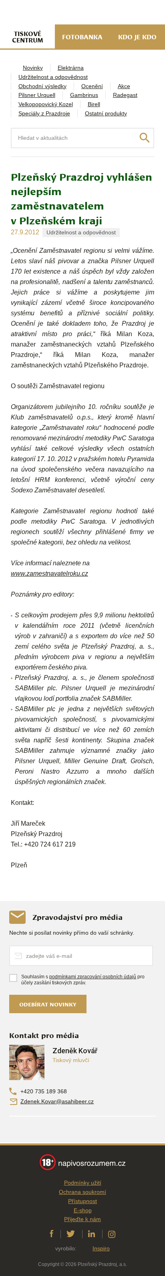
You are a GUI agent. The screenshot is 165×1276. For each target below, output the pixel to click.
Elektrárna (71, 68)
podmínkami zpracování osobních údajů (92, 977)
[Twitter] (70, 1234)
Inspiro (101, 1248)
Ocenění (92, 86)
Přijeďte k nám (82, 1219)
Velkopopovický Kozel (45, 104)
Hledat (144, 138)
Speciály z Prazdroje (44, 113)
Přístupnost (82, 1201)
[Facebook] (51, 1234)
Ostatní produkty (106, 113)
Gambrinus (84, 95)
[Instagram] (111, 1234)
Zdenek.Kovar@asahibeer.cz (57, 1101)
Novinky (33, 68)
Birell (94, 104)
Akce (124, 86)
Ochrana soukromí (82, 1192)
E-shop (83, 1210)
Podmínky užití (82, 1182)
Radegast (125, 95)
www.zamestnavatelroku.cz (49, 573)
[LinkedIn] (91, 1234)
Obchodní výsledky (42, 86)
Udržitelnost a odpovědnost (53, 77)
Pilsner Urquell (36, 95)
